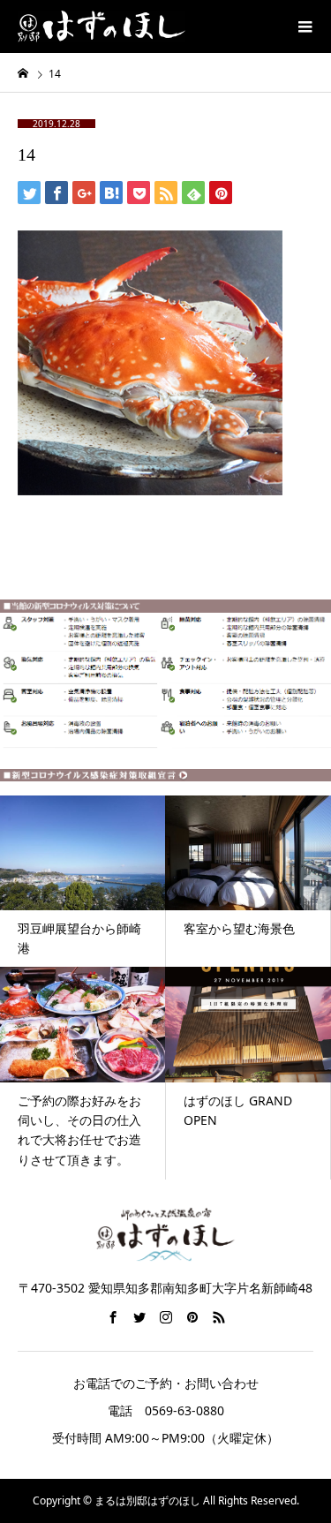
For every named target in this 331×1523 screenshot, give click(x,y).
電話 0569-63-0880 (166, 1410)
